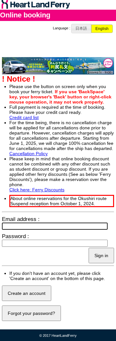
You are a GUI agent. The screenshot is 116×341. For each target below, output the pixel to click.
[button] (81, 28)
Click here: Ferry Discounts (36, 189)
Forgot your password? (31, 313)
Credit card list (24, 117)
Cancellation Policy (28, 153)
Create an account (26, 293)
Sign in (101, 255)
